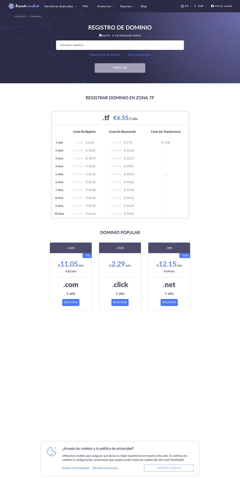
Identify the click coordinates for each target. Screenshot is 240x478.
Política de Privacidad (75, 468)
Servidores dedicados (58, 6)
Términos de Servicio (105, 468)
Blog (144, 6)
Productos (104, 6)
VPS (85, 6)
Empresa (126, 6)
